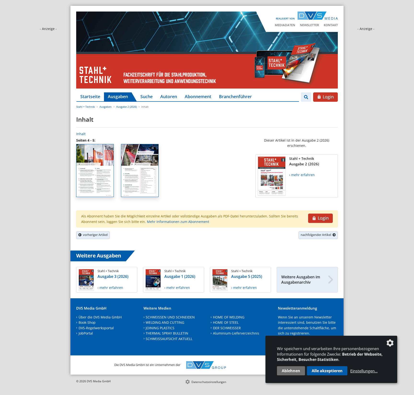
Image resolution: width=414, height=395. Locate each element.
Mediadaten (285, 25)
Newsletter (309, 25)
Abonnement (198, 96)
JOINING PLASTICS (160, 328)
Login (328, 97)
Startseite (90, 96)
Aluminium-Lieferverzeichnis (236, 333)
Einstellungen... (364, 371)
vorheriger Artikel (94, 235)
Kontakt (331, 25)
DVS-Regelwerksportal (96, 328)
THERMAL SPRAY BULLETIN (167, 333)
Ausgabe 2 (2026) (126, 106)
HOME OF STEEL (226, 322)
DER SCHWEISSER (227, 328)
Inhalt (81, 134)
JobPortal (86, 333)
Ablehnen (291, 370)
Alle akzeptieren (327, 370)
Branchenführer (235, 96)
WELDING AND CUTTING (165, 322)
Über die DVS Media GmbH (100, 317)
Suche (146, 96)
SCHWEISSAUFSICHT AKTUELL (169, 338)
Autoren (168, 96)
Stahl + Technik (85, 106)
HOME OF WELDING (228, 317)
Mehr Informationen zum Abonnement (178, 221)
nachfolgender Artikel (317, 235)
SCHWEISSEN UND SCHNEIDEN (170, 317)
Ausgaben (118, 96)
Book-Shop (87, 322)
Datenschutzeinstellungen (208, 382)
